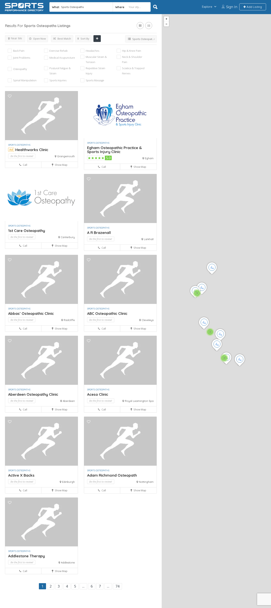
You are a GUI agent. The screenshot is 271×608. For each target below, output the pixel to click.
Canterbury (68, 237)
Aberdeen (69, 400)
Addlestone (68, 562)
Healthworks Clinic (31, 149)
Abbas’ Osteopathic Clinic (31, 313)
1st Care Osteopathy (26, 230)
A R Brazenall (99, 232)
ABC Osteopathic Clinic (107, 313)
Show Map (60, 165)
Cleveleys (148, 320)
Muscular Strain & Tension (96, 59)
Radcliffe (69, 320)
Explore (207, 7)
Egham (149, 158)
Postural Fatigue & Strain (60, 70)
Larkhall (149, 239)
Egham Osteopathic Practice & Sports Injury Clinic (114, 149)
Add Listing (254, 7)
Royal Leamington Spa (139, 400)
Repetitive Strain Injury (95, 70)
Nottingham (146, 481)
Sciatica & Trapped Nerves (133, 70)
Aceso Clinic (97, 394)
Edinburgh (68, 481)
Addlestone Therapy (26, 556)
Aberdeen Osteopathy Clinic (33, 394)
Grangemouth (66, 156)
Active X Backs (21, 475)
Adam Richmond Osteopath (112, 475)
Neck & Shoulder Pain (132, 59)
